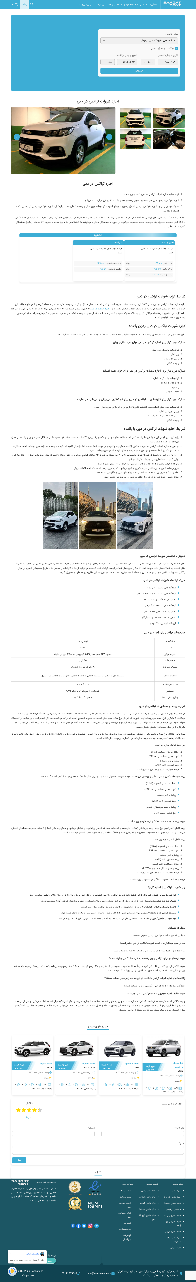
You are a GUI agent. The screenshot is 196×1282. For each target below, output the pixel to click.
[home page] (172, 5)
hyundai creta (132, 1063)
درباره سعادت (125, 1229)
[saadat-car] (163, 1048)
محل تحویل (172, 34)
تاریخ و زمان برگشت (127, 55)
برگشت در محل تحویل (162, 48)
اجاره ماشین (176, 1190)
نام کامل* (179, 1128)
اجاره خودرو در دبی (100, 309)
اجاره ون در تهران (173, 1209)
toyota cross (89, 1063)
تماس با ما (126, 1190)
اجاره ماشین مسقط (147, 1209)
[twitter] (84, 1226)
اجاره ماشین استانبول (147, 1197)
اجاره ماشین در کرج (172, 1197)
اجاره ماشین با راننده (172, 1215)
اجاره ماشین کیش (148, 1203)
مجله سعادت (125, 1197)
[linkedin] (73, 1226)
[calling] (32, 5)
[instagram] (90, 1226)
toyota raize (46, 1063)
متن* (181, 1143)
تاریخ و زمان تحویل (168, 55)
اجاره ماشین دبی (148, 1190)
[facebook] (78, 1226)
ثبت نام (127, 1223)
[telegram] (96, 1226)
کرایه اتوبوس (175, 1247)
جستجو (139, 71)
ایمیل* (91, 1128)
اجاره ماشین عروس (173, 1231)
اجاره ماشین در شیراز (172, 1203)
